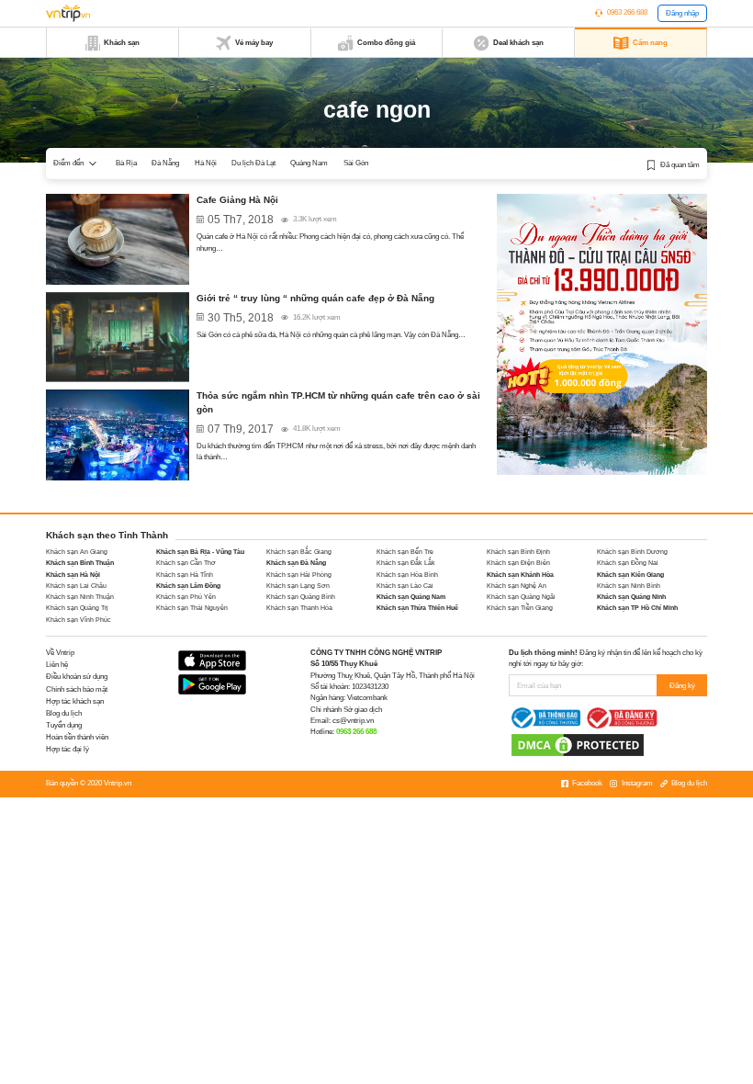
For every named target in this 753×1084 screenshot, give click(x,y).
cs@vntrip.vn (353, 721)
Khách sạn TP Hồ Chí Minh (637, 607)
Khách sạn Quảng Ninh (631, 596)
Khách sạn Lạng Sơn (298, 585)
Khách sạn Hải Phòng (299, 574)
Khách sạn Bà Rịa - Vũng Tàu (200, 551)
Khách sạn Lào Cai (404, 585)
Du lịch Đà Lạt (253, 163)
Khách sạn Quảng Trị (77, 607)
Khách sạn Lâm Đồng (188, 585)
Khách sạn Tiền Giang (520, 607)
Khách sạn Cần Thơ (186, 562)
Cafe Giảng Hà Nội (237, 200)
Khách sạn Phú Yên (186, 596)
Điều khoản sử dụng (76, 676)
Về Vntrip (60, 653)
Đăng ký (682, 686)
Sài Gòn (355, 163)
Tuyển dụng (64, 725)
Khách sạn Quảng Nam (410, 596)
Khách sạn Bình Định (518, 551)
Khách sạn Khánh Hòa (520, 574)
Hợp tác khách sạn (75, 701)
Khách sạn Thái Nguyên (192, 607)
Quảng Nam (309, 163)
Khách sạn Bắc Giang (299, 551)
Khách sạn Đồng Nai (627, 562)
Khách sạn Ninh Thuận (80, 596)
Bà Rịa (126, 163)
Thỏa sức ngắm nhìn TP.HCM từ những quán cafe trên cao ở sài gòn (338, 402)
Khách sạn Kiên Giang (630, 574)
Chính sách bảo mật (76, 689)
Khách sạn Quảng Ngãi (521, 596)
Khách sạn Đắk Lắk (405, 562)
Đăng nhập (682, 13)
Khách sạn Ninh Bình (628, 585)
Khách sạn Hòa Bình (407, 574)
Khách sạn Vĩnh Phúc (78, 619)
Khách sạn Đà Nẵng (296, 562)
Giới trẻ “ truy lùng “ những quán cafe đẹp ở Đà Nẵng (315, 298)
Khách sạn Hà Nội (73, 574)
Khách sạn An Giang (76, 551)
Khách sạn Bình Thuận (80, 562)
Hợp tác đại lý (67, 749)
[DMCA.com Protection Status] (577, 744)
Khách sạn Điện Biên (518, 562)
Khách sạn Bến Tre (404, 551)
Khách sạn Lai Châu (76, 585)
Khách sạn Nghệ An (516, 585)
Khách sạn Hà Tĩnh (184, 574)
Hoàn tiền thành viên (77, 737)
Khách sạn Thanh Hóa (299, 607)
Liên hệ (57, 665)
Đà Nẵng (165, 163)
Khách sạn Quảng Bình (300, 596)
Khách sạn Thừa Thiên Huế (417, 607)
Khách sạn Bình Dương (632, 551)
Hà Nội (206, 163)
